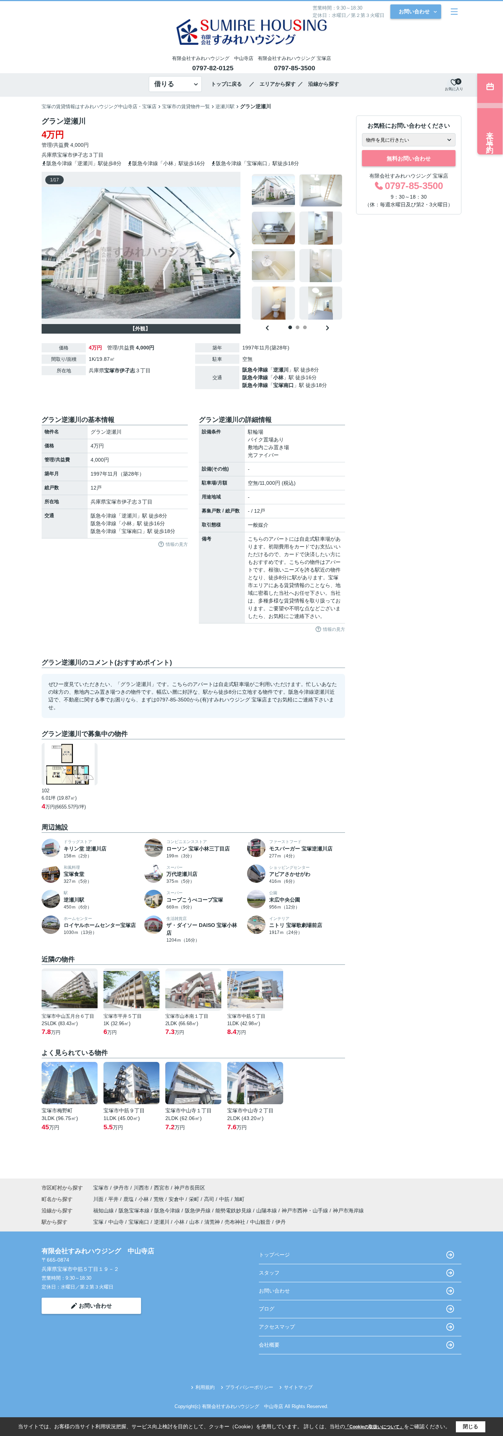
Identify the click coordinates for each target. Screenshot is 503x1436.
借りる (164, 84)
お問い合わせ (414, 11)
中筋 (225, 1199)
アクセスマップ (277, 1327)
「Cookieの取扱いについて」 (374, 1426)
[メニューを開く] (454, 11)
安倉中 (177, 1199)
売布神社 (235, 1222)
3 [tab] (305, 327)
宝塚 (98, 1222)
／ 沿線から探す (318, 84)
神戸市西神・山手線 (306, 1210)
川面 (99, 1199)
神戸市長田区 (189, 1188)
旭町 (239, 1199)
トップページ (274, 1255)
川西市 (141, 1188)
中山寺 (116, 1222)
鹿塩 (129, 1199)
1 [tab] (290, 327)
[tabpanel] (297, 247)
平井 (114, 1199)
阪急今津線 (255, 370)
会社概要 (269, 1345)
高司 (210, 1199)
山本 (194, 1222)
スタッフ (269, 1273)
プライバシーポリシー (249, 1387)
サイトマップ (298, 1387)
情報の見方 (177, 544)
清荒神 (212, 1222)
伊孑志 (80, 155)
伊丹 (280, 1222)
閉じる (470, 1426)
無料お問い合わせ (409, 158)
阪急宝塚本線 (135, 1210)
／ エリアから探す (272, 84)
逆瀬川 (281, 370)
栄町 (195, 1199)
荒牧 (159, 1199)
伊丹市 (121, 1188)
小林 (278, 377)
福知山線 (104, 1210)
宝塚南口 (283, 385)
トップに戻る (229, 84)
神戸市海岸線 (348, 1210)
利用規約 (205, 1387)
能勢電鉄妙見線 (234, 1210)
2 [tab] (297, 327)
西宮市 (161, 1188)
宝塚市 (65, 155)
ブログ (266, 1309)
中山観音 (260, 1222)
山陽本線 (267, 1210)
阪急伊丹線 (198, 1210)
